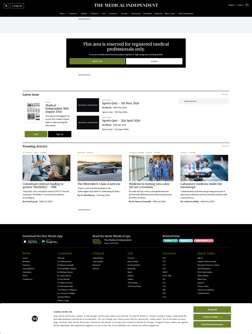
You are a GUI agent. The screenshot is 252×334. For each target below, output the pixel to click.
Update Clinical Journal (207, 261)
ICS (164, 283)
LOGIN (154, 61)
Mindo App (202, 279)
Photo (25, 275)
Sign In (200, 258)
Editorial (61, 258)
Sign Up (59, 134)
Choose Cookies (210, 317)
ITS (164, 265)
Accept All (212, 309)
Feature (96, 268)
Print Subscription (205, 272)
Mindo (108, 107)
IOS (164, 286)
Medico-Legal (63, 300)
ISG (164, 268)
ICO (164, 297)
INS (164, 290)
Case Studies (98, 261)
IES (164, 279)
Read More (225, 146)
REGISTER (97, 61)
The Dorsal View (134, 286)
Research (96, 265)
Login (36, 134)
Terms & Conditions (206, 290)
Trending (43, 152)
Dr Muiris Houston (65, 283)
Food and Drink (134, 265)
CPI (164, 261)
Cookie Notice (203, 293)
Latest (35, 152)
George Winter (64, 297)
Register (231, 5)
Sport (130, 272)
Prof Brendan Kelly (65, 286)
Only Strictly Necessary (212, 324)
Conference (27, 279)
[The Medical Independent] (126, 5)
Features (183, 152)
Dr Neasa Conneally (136, 152)
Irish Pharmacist (204, 268)
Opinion (149, 152)
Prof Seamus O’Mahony (67, 290)
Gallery (130, 279)
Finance (131, 275)
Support (201, 283)
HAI (164, 293)
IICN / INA (167, 275)
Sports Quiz (106, 100)
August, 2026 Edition (111, 243)
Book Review (133, 261)
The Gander (133, 283)
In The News (27, 152)
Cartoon (131, 258)
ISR (164, 258)
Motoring (81, 152)
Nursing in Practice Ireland (208, 265)
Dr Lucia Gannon (64, 275)
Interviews (27, 272)
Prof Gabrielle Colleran (67, 268)
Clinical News (98, 258)
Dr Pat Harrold (63, 279)
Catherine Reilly (191, 201)
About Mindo (203, 275)
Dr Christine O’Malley (66, 293)
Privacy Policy (203, 286)
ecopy (47, 102)
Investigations (29, 268)
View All (224, 94)
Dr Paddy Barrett (65, 261)
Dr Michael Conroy (65, 272)
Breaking (26, 261)
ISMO (165, 272)
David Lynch (32, 201)
